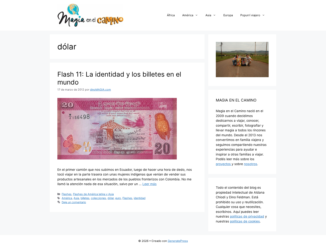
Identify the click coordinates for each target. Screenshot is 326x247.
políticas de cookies (245, 221)
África (171, 15)
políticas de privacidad (247, 216)
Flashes (67, 194)
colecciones (98, 198)
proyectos (224, 164)
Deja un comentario (74, 202)
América (187, 15)
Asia (208, 15)
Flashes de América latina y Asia (93, 194)
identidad (139, 198)
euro (118, 198)
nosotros (250, 164)
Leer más (149, 184)
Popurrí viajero (250, 15)
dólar (111, 198)
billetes (85, 198)
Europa (228, 15)
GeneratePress (178, 241)
